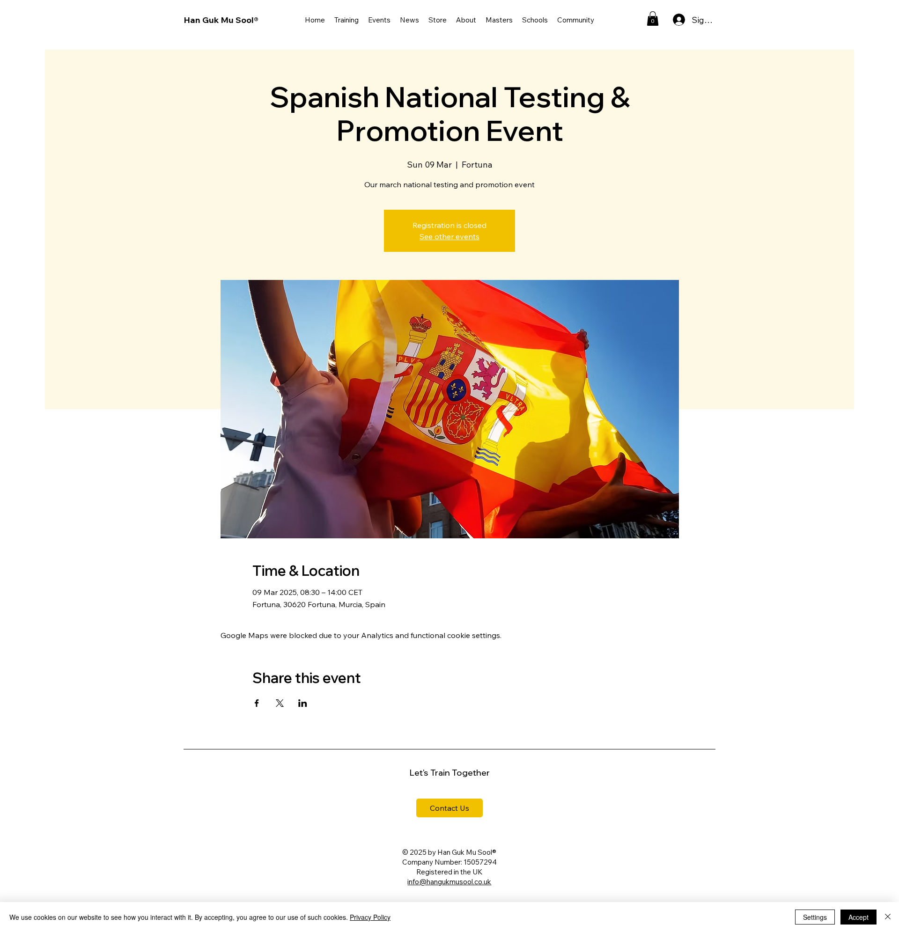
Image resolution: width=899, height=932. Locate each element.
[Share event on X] (279, 703)
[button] (346, 19)
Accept (858, 917)
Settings (815, 917)
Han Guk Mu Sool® (221, 20)
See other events (449, 236)
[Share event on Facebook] (256, 703)
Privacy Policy (370, 917)
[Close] (887, 917)
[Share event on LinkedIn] (302, 703)
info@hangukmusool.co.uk (449, 881)
